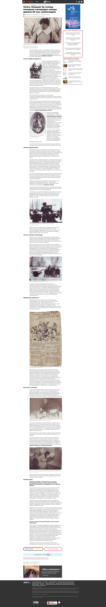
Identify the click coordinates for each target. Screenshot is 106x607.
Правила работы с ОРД (50, 583)
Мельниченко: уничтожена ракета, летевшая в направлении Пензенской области (73, 43)
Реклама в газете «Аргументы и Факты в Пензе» (65, 583)
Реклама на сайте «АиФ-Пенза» (38, 583)
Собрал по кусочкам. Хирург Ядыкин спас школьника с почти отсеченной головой (75, 69)
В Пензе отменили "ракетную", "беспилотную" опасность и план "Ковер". (73, 34)
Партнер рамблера (43, 602)
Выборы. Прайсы (35, 584)
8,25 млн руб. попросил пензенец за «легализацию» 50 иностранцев (73, 49)
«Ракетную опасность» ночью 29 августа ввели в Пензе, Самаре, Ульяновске (73, 38)
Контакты (42, 584)
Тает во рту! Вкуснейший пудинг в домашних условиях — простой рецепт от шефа (74, 65)
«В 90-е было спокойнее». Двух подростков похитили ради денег (74, 77)
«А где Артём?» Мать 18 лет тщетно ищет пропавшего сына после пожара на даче (75, 73)
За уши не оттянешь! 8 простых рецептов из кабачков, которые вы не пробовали (75, 81)
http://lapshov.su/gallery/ (47, 44)
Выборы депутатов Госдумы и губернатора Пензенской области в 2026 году (60, 584)
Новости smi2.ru (27, 578)
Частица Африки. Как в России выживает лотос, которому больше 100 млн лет (75, 61)
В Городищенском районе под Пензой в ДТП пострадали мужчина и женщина (72, 53)
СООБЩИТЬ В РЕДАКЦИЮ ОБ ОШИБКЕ (39, 585)
